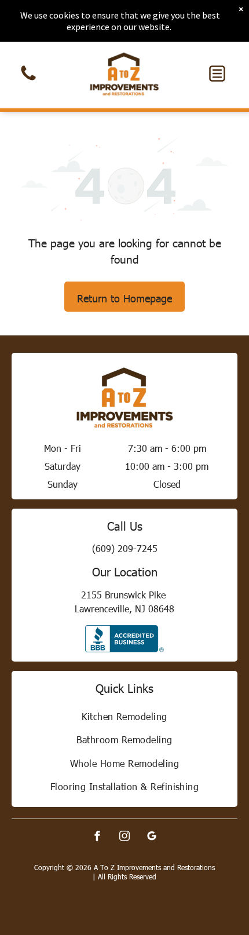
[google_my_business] (151, 837)
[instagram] (124, 837)
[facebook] (97, 837)
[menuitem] (124, 716)
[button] (217, 73)
